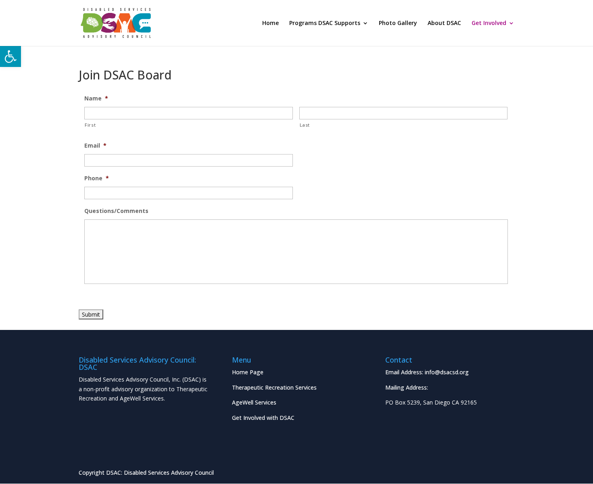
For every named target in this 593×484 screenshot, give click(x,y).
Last (305, 125)
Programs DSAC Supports (324, 23)
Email (95, 145)
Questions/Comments (116, 211)
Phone (96, 178)
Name (96, 98)
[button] (10, 56)
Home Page (247, 372)
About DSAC (444, 23)
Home (270, 23)
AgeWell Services (254, 402)
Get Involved (489, 23)
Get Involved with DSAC (263, 417)
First (90, 125)
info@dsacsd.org (447, 372)
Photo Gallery (398, 23)
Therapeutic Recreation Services (274, 387)
